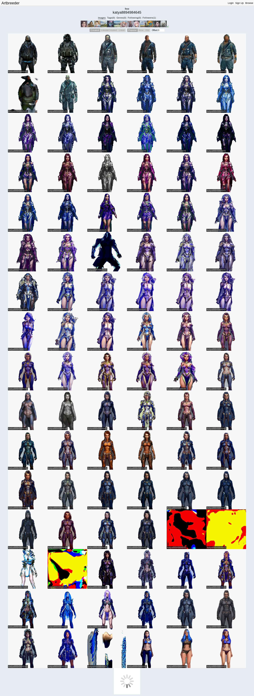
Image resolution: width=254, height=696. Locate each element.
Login (231, 3)
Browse (249, 3)
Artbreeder (10, 3)
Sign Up (239, 3)
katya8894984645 (17, 71)
